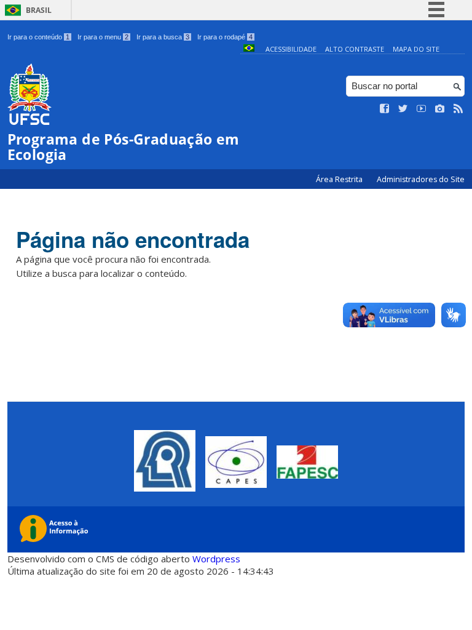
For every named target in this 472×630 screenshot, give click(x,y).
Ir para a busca (162, 37)
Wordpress (216, 558)
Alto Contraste (354, 49)
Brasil (39, 10)
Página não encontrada (133, 239)
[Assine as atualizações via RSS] (458, 109)
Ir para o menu (102, 37)
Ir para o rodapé (225, 37)
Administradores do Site (421, 179)
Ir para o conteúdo (38, 37)
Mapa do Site (416, 49)
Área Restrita (340, 179)
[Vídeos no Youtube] (422, 109)
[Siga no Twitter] (403, 109)
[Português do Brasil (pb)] (248, 49)
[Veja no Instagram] (440, 109)
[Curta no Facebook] (385, 109)
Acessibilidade (291, 49)
